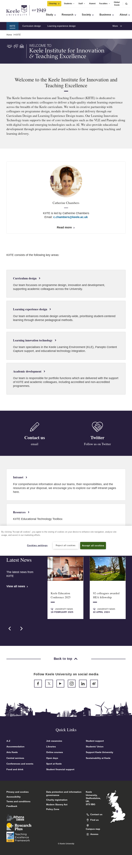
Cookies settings (37, 545)
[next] (21, 628)
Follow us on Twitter (97, 444)
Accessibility (13, 796)
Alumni (92, 3)
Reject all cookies (65, 545)
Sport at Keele (54, 763)
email (34, 444)
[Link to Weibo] (94, 683)
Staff (80, 3)
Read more (65, 227)
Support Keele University (99, 752)
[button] (126, 3)
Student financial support (60, 769)
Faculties (103, 3)
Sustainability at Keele (98, 758)
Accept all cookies (93, 545)
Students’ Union (95, 746)
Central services (15, 758)
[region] (66, 541)
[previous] (10, 628)
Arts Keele (12, 752)
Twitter (97, 437)
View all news (16, 586)
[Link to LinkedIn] (83, 683)
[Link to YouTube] (60, 683)
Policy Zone (52, 809)
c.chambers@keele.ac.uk (70, 217)
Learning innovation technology (98, 26)
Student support (95, 741)
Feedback (11, 806)
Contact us (34, 437)
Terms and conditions (18, 801)
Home (9, 35)
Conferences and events (19, 763)
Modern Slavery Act (56, 804)
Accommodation (15, 746)
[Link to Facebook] (38, 683)
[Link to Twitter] (49, 683)
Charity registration (56, 800)
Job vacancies (54, 741)
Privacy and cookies (17, 792)
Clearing (53, 3)
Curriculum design (31, 26)
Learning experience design (61, 26)
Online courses (54, 752)
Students (68, 3)
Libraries (51, 746)
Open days (52, 758)
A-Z (8, 741)
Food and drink (14, 769)
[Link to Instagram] (71, 683)
